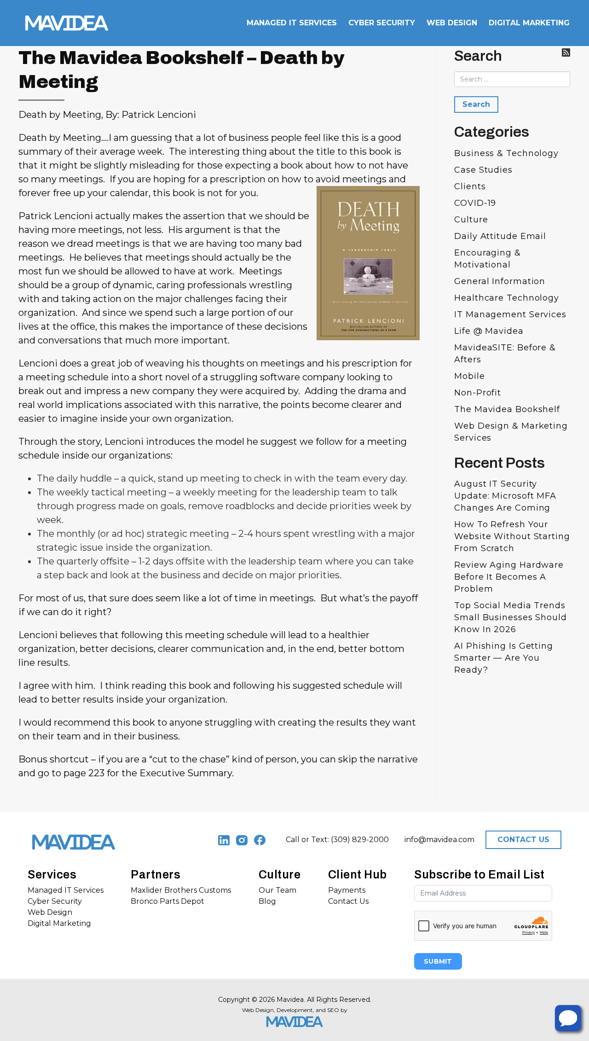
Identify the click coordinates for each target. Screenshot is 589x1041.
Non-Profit (477, 393)
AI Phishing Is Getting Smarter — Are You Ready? (503, 658)
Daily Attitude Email (500, 236)
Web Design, (258, 1009)
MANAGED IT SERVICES (292, 22)
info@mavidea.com (439, 839)
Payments (346, 890)
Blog (267, 901)
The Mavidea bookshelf (507, 409)
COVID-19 (475, 203)
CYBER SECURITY (381, 22)
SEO (333, 1009)
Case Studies (483, 170)
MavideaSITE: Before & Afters (505, 354)
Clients (469, 186)
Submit (438, 961)
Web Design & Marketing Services (511, 432)
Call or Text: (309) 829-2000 (337, 839)
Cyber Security (55, 901)
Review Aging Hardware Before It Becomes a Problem (509, 577)
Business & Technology (506, 153)
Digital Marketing (59, 923)
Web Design (50, 912)
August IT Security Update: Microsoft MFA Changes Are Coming (505, 496)
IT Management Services (510, 314)
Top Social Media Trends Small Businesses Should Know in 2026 (510, 617)
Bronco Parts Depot (167, 901)
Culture (471, 220)
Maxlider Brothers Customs (181, 890)
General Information (499, 281)
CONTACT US (523, 839)
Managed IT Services (66, 890)
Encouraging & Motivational (487, 259)
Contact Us (348, 901)
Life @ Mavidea (489, 331)
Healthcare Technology (506, 298)
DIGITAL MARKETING (529, 22)
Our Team (277, 890)
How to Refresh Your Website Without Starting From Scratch (512, 536)
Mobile (469, 376)
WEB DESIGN (452, 22)
